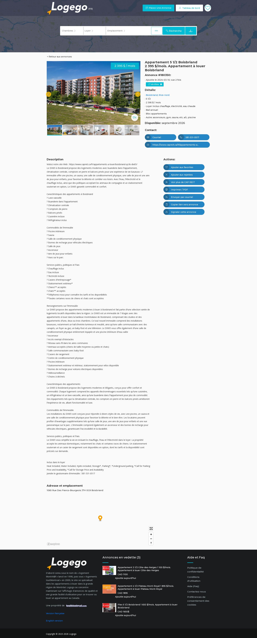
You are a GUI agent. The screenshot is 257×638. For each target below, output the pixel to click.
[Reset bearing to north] (151, 543)
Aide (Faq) (193, 586)
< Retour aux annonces (59, 56)
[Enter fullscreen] (151, 528)
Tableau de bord (191, 8)
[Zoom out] (151, 539)
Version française (55, 613)
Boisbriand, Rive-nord (157, 95)
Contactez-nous (196, 591)
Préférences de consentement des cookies (198, 601)
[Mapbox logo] (53, 544)
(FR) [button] (90, 8)
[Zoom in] (151, 534)
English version (54, 620)
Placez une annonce (159, 8)
